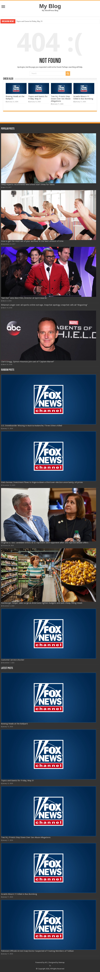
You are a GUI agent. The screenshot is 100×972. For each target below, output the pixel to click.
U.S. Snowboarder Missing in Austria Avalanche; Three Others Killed (31, 425)
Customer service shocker (12, 660)
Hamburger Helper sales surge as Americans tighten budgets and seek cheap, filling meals (41, 603)
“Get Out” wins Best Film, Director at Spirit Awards (24, 298)
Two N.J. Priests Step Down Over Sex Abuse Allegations (35, 21)
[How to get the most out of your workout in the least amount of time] (48, 215)
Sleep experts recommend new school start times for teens (28, 184)
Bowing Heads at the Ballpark (14, 724)
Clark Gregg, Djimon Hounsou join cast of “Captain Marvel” (27, 361)
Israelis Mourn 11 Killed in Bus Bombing (83, 97)
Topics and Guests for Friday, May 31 (38, 97)
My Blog (50, 6)
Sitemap (61, 962)
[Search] (68, 73)
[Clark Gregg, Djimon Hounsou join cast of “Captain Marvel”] (48, 336)
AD (46, 962)
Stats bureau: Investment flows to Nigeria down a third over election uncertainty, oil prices (42, 482)
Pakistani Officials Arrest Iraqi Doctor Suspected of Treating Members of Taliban (37, 951)
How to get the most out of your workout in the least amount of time (32, 241)
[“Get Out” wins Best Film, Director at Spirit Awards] (48, 272)
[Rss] (50, 965)
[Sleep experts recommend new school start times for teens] (48, 158)
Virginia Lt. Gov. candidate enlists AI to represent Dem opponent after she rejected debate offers (44, 542)
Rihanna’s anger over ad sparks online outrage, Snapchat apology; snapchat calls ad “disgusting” (44, 305)
